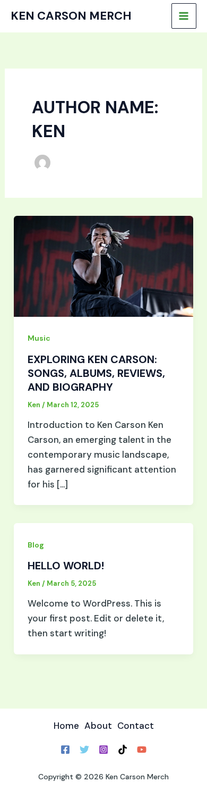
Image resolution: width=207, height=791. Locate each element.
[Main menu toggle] (184, 16)
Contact (135, 725)
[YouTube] (141, 749)
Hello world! (66, 566)
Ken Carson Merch (71, 15)
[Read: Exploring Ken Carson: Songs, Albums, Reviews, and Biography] (103, 265)
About (98, 725)
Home (66, 725)
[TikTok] (122, 749)
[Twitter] (84, 749)
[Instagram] (103, 749)
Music (39, 338)
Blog (36, 545)
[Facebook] (65, 749)
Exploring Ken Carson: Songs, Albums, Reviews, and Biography (96, 373)
